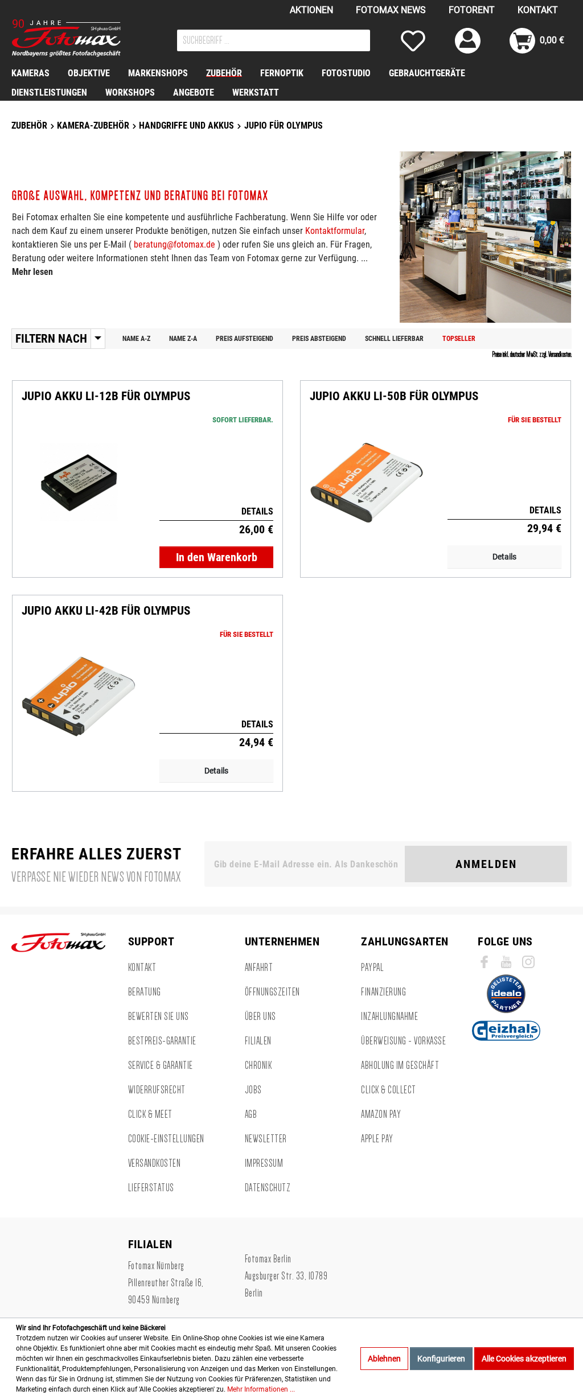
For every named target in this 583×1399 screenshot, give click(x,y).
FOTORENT (472, 10)
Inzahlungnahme (389, 1016)
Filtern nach (51, 338)
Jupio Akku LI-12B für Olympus (106, 396)
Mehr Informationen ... (261, 1389)
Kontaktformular (334, 230)
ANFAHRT (259, 967)
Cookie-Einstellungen (166, 1139)
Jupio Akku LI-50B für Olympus (394, 396)
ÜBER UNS (260, 1016)
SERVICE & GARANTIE (160, 1065)
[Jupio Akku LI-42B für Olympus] (79, 697)
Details (504, 556)
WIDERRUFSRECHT (157, 1090)
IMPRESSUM (264, 1163)
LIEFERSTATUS (151, 1188)
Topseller (458, 339)
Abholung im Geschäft (400, 1065)
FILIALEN (258, 1041)
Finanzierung (383, 992)
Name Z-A (183, 339)
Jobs (253, 1090)
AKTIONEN (311, 10)
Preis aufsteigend (244, 339)
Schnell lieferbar (394, 339)
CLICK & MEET (150, 1114)
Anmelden (486, 864)
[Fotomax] (82, 38)
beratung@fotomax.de (174, 244)
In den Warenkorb (216, 557)
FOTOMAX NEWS (391, 10)
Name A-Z (136, 339)
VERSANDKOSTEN (154, 1163)
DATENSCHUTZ (268, 1188)
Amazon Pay (381, 1114)
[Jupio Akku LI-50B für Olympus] (367, 483)
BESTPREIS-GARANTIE (162, 1041)
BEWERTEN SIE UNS (158, 1016)
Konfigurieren (441, 1358)
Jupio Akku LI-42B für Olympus (106, 611)
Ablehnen (384, 1358)
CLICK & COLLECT (388, 1090)
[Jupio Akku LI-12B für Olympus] (79, 483)
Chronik (258, 1065)
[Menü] (98, 338)
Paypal (372, 967)
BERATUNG (144, 992)
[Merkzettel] (413, 41)
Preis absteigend (319, 339)
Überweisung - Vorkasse (403, 1041)
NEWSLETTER (266, 1139)
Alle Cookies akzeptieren (524, 1358)
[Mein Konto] (467, 41)
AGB (251, 1114)
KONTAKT (538, 10)
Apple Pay (377, 1139)
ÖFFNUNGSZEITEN (272, 992)
